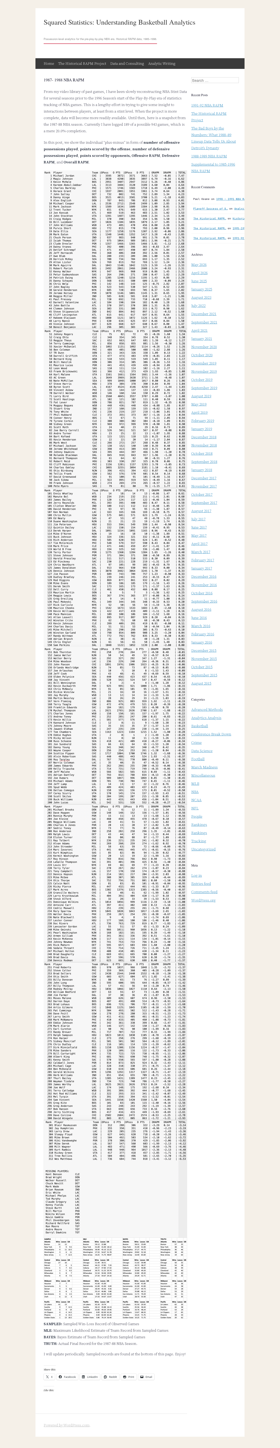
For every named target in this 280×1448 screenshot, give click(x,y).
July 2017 (198, 519)
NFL (195, 808)
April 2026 (199, 272)
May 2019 (199, 404)
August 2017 (201, 510)
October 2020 (202, 355)
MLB (195, 783)
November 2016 (204, 584)
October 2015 (202, 666)
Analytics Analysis (206, 717)
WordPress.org (203, 900)
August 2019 (201, 396)
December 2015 (203, 650)
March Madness (204, 767)
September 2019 (204, 387)
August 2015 (201, 683)
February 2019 (202, 420)
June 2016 (199, 617)
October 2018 (202, 453)
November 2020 (204, 346)
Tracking (198, 841)
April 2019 (199, 412)
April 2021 (199, 330)
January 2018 (201, 469)
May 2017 (199, 535)
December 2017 (203, 478)
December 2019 (203, 363)
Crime (196, 742)
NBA (195, 791)
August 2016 (201, 609)
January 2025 (201, 289)
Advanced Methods (207, 709)
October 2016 (202, 593)
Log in (196, 875)
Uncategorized (203, 849)
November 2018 (204, 445)
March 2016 (200, 625)
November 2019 (204, 371)
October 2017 (202, 494)
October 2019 (202, 379)
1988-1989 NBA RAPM (209, 156)
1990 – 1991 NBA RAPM (232, 199)
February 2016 (202, 634)
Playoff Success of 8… (210, 208)
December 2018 (203, 437)
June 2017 (199, 527)
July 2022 (198, 305)
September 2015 (204, 675)
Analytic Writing (161, 63)
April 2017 (199, 543)
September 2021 (204, 322)
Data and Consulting (127, 63)
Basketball (199, 726)
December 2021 (203, 313)
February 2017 (202, 560)
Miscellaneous (203, 775)
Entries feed (201, 883)
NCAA (196, 800)
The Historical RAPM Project (82, 63)
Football (198, 759)
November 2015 (204, 658)
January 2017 (201, 568)
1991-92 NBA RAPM (207, 105)
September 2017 (204, 502)
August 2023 (201, 297)
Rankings (199, 824)
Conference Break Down (211, 734)
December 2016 (203, 576)
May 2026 (199, 264)
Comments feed (204, 891)
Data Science (202, 750)
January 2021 (201, 338)
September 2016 (204, 601)
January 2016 (201, 642)
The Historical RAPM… (209, 218)
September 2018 (204, 461)
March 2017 (200, 551)
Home (49, 63)
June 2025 (199, 281)
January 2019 (201, 428)
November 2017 (204, 486)
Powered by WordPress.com (67, 1425)
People (196, 816)
